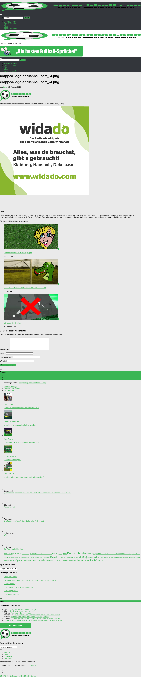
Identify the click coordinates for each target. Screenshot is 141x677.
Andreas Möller (25, 554)
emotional (88, 554)
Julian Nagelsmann (11, 591)
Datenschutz (8, 658)
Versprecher (74, 560)
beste (55, 553)
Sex (10, 560)
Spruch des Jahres (30, 560)
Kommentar (4, 350)
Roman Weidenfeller (11, 421)
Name (2, 353)
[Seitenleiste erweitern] (1, 598)
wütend (91, 560)
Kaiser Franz (39, 557)
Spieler (19, 560)
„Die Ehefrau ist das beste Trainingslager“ (18, 253)
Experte (96, 554)
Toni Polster (8, 439)
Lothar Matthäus (64, 557)
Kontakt (7, 653)
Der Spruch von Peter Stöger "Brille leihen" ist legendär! (24, 521)
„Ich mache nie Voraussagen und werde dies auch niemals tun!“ (37, 615)
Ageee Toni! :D (9, 507)
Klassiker (54, 557)
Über (6, 654)
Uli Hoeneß (65, 560)
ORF (106, 557)
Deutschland (75, 553)
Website (3, 361)
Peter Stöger (119, 557)
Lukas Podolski (74, 557)
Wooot (6, 535)
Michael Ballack (10, 456)
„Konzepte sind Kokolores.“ (13, 323)
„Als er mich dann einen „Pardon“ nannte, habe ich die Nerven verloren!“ (30, 580)
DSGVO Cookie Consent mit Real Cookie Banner (18, 676)
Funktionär (118, 554)
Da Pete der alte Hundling (13, 549)
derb (65, 554)
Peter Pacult (8, 404)
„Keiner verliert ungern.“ (12, 460)
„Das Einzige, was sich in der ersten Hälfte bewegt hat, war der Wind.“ (35, 618)
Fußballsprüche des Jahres (21, 613)
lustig (83, 557)
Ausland (33, 554)
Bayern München (41, 554)
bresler (6, 620)
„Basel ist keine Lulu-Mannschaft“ (24, 609)
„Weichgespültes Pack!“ (12, 594)
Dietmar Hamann (10, 577)
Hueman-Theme (33, 665)
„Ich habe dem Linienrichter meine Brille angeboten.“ (29, 617)
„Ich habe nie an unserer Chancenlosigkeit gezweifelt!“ (24, 477)
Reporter (131, 557)
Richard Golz (9, 474)
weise (84, 560)
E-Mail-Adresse (6, 357)
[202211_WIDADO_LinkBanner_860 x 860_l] (44, 195)
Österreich (101, 560)
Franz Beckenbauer (107, 554)
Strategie (41, 560)
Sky (13, 560)
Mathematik (92, 557)
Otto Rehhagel (112, 557)
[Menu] (1, 14)
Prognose (126, 557)
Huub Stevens (31, 557)
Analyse (17, 553)
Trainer (57, 560)
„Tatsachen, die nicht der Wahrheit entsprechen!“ (21, 442)
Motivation (101, 557)
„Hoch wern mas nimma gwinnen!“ (22, 611)
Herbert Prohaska (21, 557)
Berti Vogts (49, 554)
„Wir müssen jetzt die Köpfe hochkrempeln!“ (20, 587)
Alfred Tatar (8, 554)
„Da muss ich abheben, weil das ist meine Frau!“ (21, 408)
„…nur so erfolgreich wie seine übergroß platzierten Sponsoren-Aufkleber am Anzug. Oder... (37, 493)
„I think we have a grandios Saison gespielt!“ (20, 425)
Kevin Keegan (46, 557)
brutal (60, 554)
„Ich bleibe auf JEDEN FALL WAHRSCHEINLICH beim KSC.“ (25, 288)
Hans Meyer (12, 557)
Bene (5, 87)
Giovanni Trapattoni (129, 554)
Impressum (8, 656)
